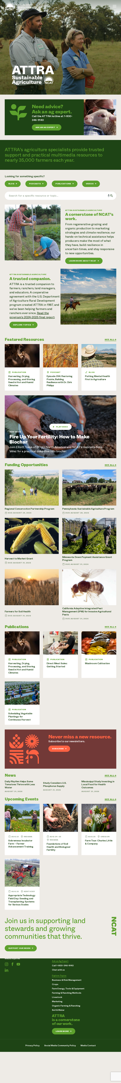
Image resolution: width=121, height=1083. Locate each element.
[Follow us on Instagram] (6, 964)
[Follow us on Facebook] (12, 964)
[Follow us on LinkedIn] (6, 970)
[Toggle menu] (114, 6)
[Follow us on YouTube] (18, 964)
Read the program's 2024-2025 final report (31, 315)
